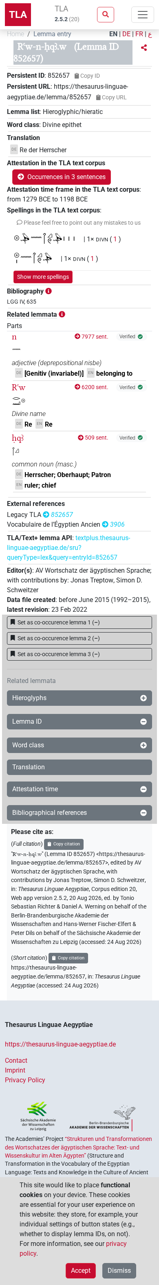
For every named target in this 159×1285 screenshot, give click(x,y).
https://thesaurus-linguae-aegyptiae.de (60, 1044)
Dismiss (119, 1270)
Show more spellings (43, 277)
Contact (16, 1060)
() (59, 622)
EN (113, 34)
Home (15, 34)
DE (126, 34)
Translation (28, 767)
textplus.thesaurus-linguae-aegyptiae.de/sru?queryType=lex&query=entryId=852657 (68, 547)
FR (139, 34)
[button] (144, 48)
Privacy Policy (25, 1080)
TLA (18, 14)
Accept (81, 1270)
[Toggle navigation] (142, 15)
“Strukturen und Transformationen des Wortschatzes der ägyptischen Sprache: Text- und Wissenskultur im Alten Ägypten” (78, 1147)
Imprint (15, 1070)
